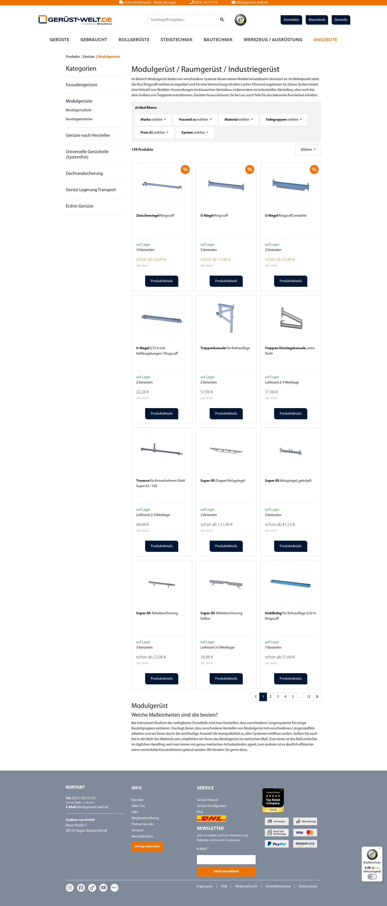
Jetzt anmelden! (226, 871)
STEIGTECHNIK (176, 39)
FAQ (200, 812)
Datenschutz (308, 886)
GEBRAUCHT (93, 39)
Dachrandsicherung (84, 173)
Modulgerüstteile (79, 110)
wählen (152, 120)
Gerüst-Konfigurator (212, 806)
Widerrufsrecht (246, 886)
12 (308, 697)
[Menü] (380, 849)
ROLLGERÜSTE (133, 39)
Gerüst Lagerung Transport (91, 190)
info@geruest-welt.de (251, 2)
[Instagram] (70, 888)
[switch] (372, 876)
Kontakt (137, 800)
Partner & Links (142, 824)
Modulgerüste (79, 101)
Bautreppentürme (79, 119)
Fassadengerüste (81, 85)
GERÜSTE (59, 39)
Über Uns (138, 806)
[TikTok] (92, 888)
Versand (137, 830)
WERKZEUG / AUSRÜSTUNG (273, 39)
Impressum (204, 886)
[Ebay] (114, 888)
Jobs (134, 812)
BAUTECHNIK (218, 39)
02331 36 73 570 (206, 2)
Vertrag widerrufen (147, 846)
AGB (224, 886)
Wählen (307, 150)
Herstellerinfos (142, 836)
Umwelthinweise (278, 886)
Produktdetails (162, 281)
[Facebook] (81, 888)
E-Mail (201, 849)
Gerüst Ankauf (207, 800)
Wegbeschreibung (145, 818)
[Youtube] (103, 888)
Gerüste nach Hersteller (88, 135)
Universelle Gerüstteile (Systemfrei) (87, 155)
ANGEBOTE (325, 39)
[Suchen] (222, 20)
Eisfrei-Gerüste (79, 206)
